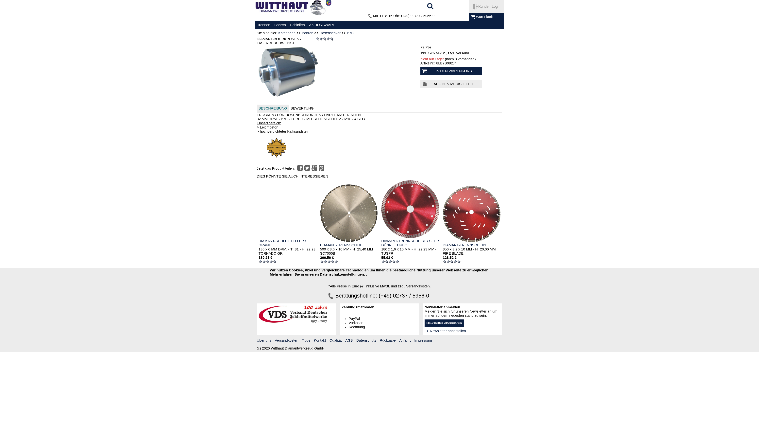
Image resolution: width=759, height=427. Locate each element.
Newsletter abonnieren (444, 323)
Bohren (307, 33)
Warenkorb (484, 17)
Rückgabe (388, 340)
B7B (350, 33)
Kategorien (286, 33)
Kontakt (320, 340)
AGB (349, 340)
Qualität (335, 340)
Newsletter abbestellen (448, 331)
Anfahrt (405, 340)
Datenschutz (366, 340)
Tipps (306, 340)
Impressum (423, 340)
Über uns (264, 340)
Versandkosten (286, 340)
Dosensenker (330, 33)
